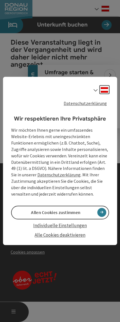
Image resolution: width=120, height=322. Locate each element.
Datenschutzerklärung (85, 103)
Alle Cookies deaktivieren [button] (60, 235)
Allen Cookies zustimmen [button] (55, 212)
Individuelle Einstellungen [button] (60, 225)
